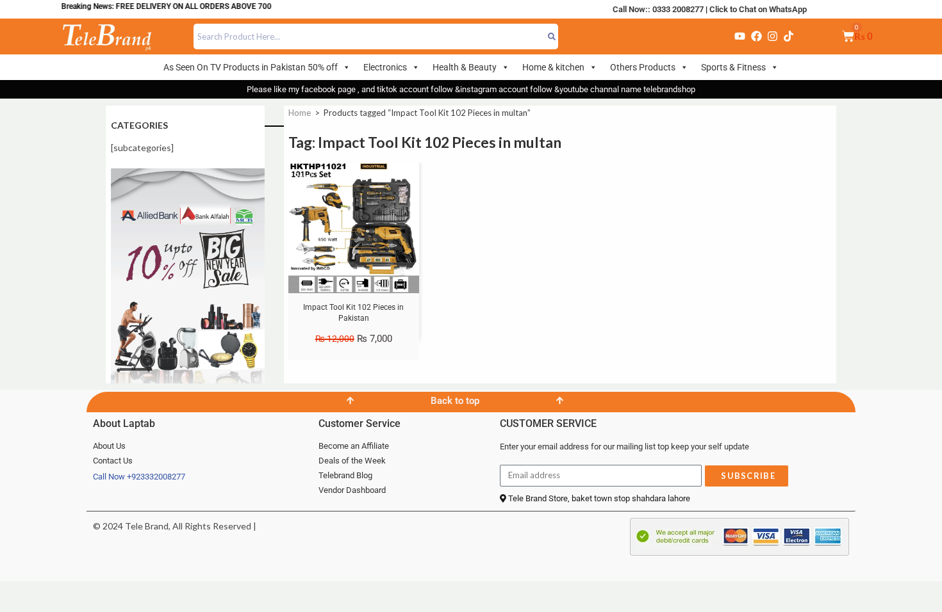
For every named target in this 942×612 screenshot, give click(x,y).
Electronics (385, 67)
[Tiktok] (788, 36)
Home (299, 113)
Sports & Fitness (733, 67)
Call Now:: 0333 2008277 (658, 9)
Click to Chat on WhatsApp (758, 9)
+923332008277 (156, 476)
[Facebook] (756, 36)
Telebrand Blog (345, 475)
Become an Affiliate (353, 446)
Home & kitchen (553, 67)
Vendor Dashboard (352, 490)
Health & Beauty (465, 67)
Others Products (642, 67)
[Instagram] (772, 36)
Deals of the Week (352, 460)
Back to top (455, 401)
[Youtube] (740, 36)
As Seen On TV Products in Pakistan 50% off (250, 67)
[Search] (552, 36)
